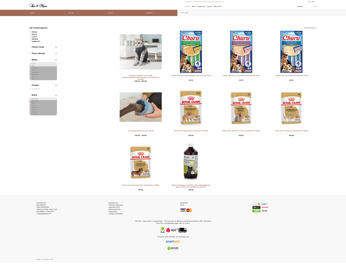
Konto (182, 205)
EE (314, 1)
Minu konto (218, 6)
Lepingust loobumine (115, 214)
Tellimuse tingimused (115, 205)
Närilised (149, 13)
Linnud (110, 13)
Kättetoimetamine (114, 209)
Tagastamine (112, 211)
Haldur (39, 259)
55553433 (196, 1)
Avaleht (187, 6)
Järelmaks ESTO (114, 207)
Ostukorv (300, 6)
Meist (194, 6)
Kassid (32, 13)
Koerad (71, 13)
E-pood (209, 6)
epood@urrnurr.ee (218, 1)
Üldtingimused (113, 203)
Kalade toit (36, 41)
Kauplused (201, 6)
